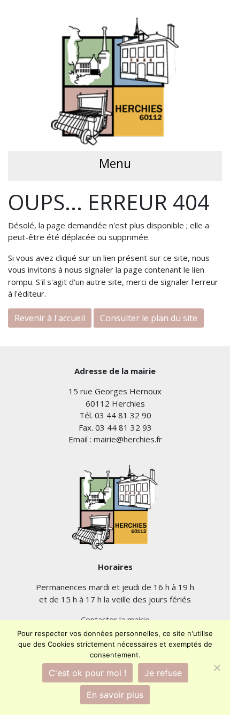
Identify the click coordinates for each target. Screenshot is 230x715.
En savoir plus (115, 694)
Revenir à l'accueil (49, 318)
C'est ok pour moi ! (87, 673)
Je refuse (163, 673)
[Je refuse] (216, 667)
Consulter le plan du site (148, 318)
